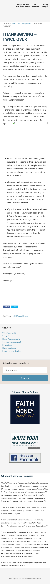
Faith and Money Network (7, 10)
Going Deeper (45, 5)
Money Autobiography (11, 339)
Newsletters (7, 345)
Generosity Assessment (11, 342)
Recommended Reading (11, 351)
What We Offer (36, 5)
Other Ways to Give (9, 333)
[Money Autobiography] (25, 449)
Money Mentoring (9, 348)
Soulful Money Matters (20, 316)
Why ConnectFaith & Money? (23, 5)
